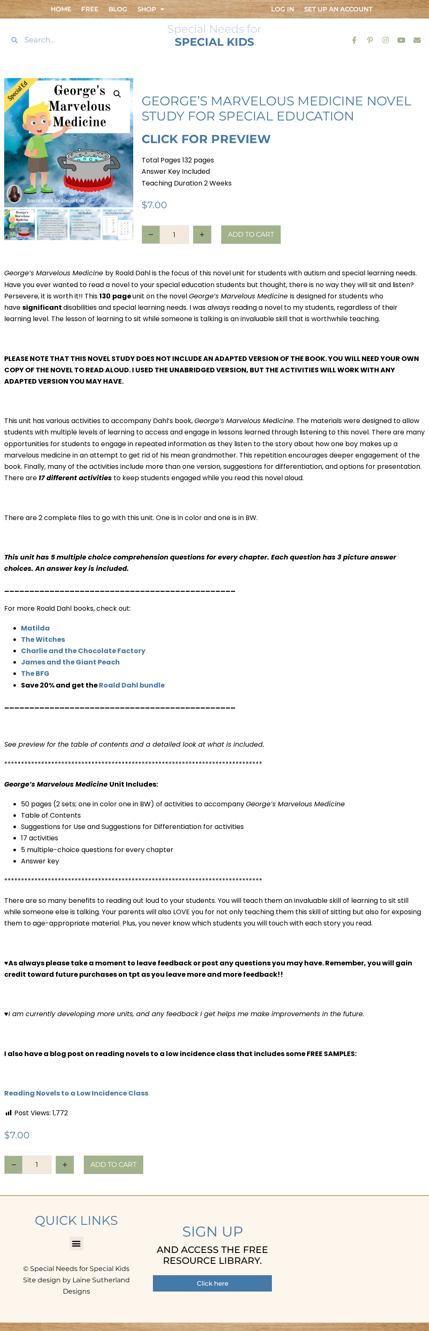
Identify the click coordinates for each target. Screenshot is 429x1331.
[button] (117, 94)
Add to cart (251, 234)
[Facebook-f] (354, 39)
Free (89, 9)
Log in (282, 9)
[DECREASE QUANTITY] (151, 234)
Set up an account (338, 9)
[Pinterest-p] (369, 39)
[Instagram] (385, 39)
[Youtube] (401, 39)
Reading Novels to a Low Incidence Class (76, 1093)
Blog (118, 9)
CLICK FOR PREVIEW (206, 139)
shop (146, 9)
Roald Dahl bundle (132, 685)
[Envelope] (417, 39)
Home (61, 9)
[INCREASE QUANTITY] (202, 234)
